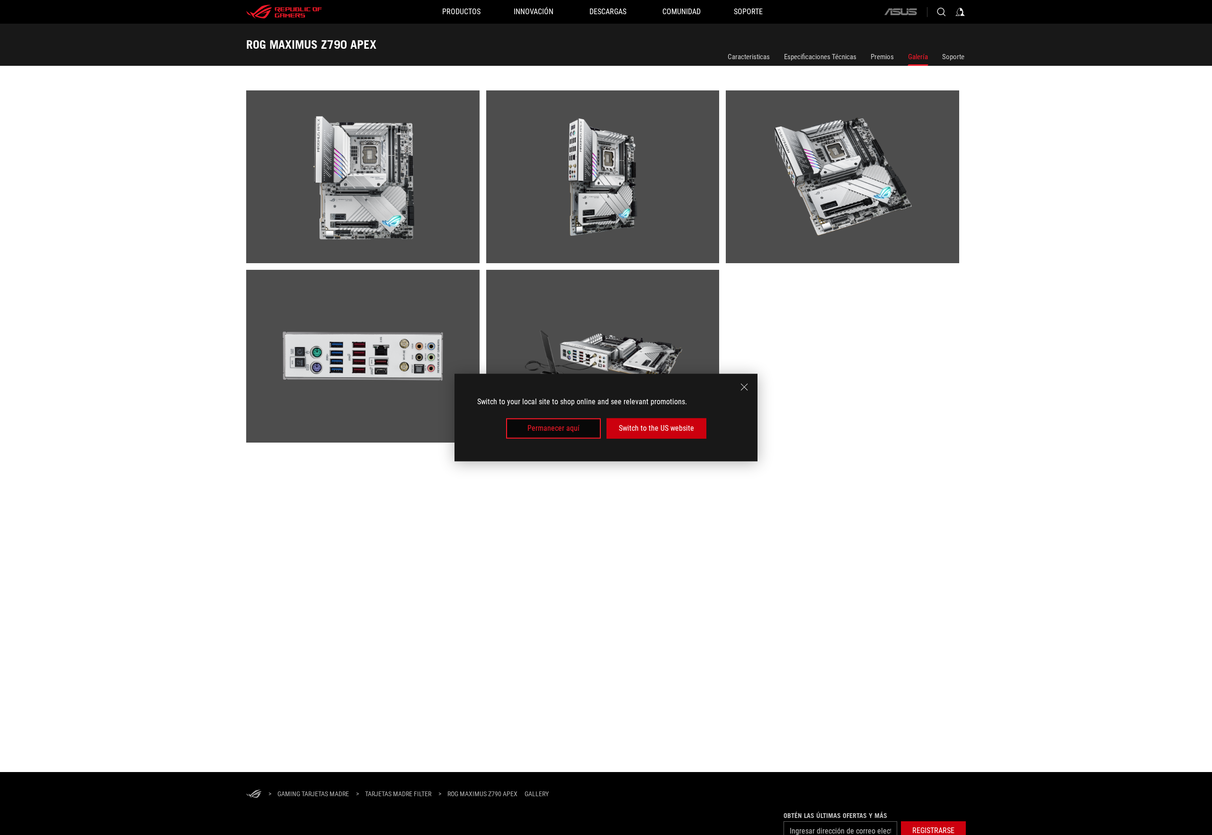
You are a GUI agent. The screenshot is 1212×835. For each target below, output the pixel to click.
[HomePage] (253, 794)
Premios (882, 57)
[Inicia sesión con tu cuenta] (960, 12)
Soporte (953, 57)
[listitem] (366, 180)
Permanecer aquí (553, 428)
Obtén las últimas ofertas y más (835, 815)
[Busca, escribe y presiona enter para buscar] (941, 12)
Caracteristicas (749, 57)
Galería (918, 57)
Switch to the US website (656, 428)
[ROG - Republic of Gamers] (284, 12)
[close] (744, 387)
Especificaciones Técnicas (820, 57)
